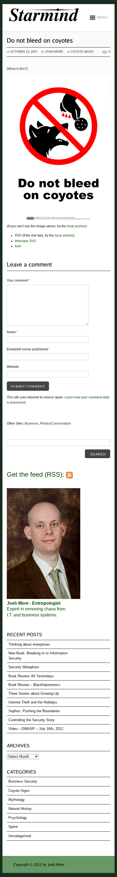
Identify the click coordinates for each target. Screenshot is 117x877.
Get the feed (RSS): (36, 474)
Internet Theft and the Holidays (32, 702)
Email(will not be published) (28, 349)
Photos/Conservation (55, 423)
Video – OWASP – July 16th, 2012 (35, 729)
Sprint (13, 827)
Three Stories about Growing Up (33, 693)
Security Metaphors (23, 667)
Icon (18, 246)
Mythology (16, 800)
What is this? (17, 69)
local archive (76, 226)
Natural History (20, 809)
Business (31, 423)
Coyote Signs (81, 51)
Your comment (18, 280)
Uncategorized (19, 836)
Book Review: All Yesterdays (31, 676)
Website (13, 367)
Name (12, 332)
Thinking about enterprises (29, 644)
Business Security (22, 781)
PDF (18, 235)
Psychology (17, 818)
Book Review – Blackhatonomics (34, 685)
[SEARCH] (97, 453)
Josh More (54, 51)
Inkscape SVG (25, 241)
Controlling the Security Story (31, 720)
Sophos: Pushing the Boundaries (34, 711)
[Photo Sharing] (58, 221)
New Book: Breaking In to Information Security (37, 655)
